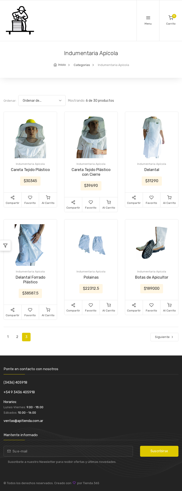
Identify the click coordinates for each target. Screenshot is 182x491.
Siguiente (162, 337)
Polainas (91, 277)
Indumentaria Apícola (30, 164)
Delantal (151, 169)
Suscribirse (159, 451)
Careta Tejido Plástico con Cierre (91, 172)
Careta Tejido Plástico (30, 169)
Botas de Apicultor (151, 277)
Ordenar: (10, 100)
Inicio (62, 64)
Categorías (82, 65)
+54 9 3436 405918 (19, 392)
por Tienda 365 (87, 483)
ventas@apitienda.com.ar (23, 421)
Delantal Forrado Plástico (30, 279)
